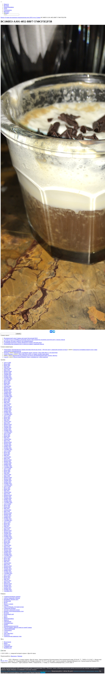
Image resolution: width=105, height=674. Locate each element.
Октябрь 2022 (8, 430)
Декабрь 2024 (7, 392)
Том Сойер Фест (8, 633)
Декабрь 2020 (7, 462)
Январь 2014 (7, 585)
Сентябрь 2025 (8, 378)
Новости (6, 4)
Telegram (19, 656)
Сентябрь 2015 (8, 555)
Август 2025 (7, 380)
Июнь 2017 (7, 524)
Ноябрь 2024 (7, 393)
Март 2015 (7, 564)
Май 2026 (6, 367)
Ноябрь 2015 (7, 552)
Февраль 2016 (8, 548)
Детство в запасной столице (12, 609)
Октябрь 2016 (8, 536)
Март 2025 (7, 387)
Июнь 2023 (7, 418)
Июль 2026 (7, 364)
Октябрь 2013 (8, 589)
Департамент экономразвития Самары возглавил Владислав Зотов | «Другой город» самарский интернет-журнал (35, 349)
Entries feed (7, 645)
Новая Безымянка (9, 7)
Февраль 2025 (8, 389)
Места (5, 617)
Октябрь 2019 (8, 483)
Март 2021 (7, 458)
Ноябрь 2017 (7, 517)
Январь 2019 (7, 496)
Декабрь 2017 (7, 515)
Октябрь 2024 (8, 395)
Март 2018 (7, 511)
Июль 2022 (7, 434)
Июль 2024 (7, 399)
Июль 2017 (7, 523)
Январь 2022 (7, 443)
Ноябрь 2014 (7, 570)
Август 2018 (7, 504)
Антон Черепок (8, 354)
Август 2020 (7, 468)
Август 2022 (7, 433)
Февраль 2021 (8, 459)
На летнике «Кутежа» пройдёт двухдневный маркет (18, 341)
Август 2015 (7, 557)
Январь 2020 (7, 479)
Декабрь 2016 (7, 533)
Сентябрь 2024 (8, 396)
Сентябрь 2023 (8, 414)
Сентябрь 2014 (8, 573)
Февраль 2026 (8, 371)
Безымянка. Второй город (11, 599)
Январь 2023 (7, 426)
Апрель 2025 (7, 386)
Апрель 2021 (7, 457)
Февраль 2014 (8, 583)
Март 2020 (7, 476)
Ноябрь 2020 (7, 464)
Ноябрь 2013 (7, 588)
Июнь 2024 (7, 401)
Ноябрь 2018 (7, 499)
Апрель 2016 (7, 545)
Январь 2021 (7, 461)
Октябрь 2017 (8, 518)
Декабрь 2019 (7, 480)
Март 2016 (7, 546)
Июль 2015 (7, 558)
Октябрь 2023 (8, 412)
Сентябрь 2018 (8, 502)
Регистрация (7, 642)
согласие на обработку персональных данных (86, 671)
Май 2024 (6, 402)
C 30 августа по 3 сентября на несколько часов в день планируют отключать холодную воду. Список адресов (34, 339)
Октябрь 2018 (8, 501)
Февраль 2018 (8, 513)
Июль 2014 (7, 576)
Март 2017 (7, 529)
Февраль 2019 (8, 495)
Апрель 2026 (7, 368)
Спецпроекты (8, 10)
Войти (6, 643)
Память (6, 624)
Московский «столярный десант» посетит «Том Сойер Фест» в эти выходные (36, 352)
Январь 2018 (7, 514)
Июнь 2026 (7, 365)
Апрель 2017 (7, 527)
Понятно (42, 672)
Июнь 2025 (7, 383)
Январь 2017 (7, 532)
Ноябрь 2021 (7, 446)
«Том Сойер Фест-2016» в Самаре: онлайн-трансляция (33, 354)
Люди (5, 8)
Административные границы (12, 596)
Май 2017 (6, 526)
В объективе (7, 601)
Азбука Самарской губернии (12, 598)
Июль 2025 (7, 381)
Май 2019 (6, 490)
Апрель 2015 (7, 563)
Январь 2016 (7, 549)
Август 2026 (7, 362)
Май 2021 (6, 455)
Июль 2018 (7, 505)
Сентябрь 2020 (8, 467)
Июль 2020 (7, 470)
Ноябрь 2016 (7, 535)
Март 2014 (7, 582)
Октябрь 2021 (8, 448)
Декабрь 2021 (7, 445)
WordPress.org (8, 647)
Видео (5, 602)
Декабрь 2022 (7, 427)
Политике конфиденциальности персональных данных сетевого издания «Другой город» (26, 671)
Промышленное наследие (11, 626)
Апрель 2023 (7, 421)
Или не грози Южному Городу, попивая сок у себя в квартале (30, 357)
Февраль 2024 (8, 406)
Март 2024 (7, 405)
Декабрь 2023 (7, 409)
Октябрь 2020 (8, 465)
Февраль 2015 (8, 566)
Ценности (7, 635)
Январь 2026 (7, 373)
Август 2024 (7, 398)
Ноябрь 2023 (7, 411)
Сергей (6, 357)
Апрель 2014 (7, 580)
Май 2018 (6, 508)
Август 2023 (7, 415)
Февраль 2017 (8, 530)
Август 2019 (7, 486)
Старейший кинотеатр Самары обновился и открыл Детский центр (23, 342)
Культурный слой (9, 614)
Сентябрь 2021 (8, 449)
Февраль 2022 (8, 442)
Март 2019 (7, 493)
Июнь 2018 (7, 507)
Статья (6, 632)
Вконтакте (14, 656)
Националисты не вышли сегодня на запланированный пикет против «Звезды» (35, 355)
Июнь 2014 (7, 577)
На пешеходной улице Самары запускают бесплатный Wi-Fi (21, 338)
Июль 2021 (7, 452)
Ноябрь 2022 (7, 429)
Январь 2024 (7, 408)
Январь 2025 (7, 390)
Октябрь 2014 (8, 571)
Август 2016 (7, 539)
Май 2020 (6, 473)
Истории (6, 5)
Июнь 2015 (7, 560)
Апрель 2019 (7, 492)
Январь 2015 (7, 567)
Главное (6, 605)
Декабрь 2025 (7, 374)
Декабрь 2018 (7, 498)
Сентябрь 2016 (8, 538)
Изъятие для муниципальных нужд (14, 611)
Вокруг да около (8, 604)
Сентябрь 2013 (8, 591)
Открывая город (8, 623)
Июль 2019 (7, 487)
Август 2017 (7, 521)
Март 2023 (7, 423)
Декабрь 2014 (7, 569)
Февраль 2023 (8, 424)
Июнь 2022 (7, 436)
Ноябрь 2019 (7, 482)
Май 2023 (6, 420)
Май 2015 (6, 561)
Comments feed (8, 646)
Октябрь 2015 (8, 554)
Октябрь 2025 (8, 377)
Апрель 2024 (7, 403)
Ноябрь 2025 (7, 376)
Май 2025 (6, 384)
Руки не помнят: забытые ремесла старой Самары (18, 627)
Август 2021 (7, 451)
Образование (7, 621)
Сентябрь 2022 (8, 431)
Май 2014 (6, 579)
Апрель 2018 (7, 510)
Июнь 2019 (7, 489)
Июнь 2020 (7, 471)
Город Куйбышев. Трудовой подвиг (14, 607)
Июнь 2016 (7, 542)
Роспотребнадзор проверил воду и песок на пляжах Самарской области (24, 344)
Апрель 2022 (7, 439)
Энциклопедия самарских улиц (12, 636)
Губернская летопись (10, 608)
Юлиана (6, 352)
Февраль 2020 (8, 477)
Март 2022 (7, 440)
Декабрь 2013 (7, 586)
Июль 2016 (7, 541)
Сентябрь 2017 (8, 520)
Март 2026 (7, 370)
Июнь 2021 (7, 454)
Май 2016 (6, 543)
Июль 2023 (7, 417)
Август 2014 (7, 574)
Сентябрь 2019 (8, 485)
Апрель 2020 (7, 474)
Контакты (6, 11)
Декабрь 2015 (7, 551)
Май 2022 (6, 437)
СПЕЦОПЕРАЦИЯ (9, 629)
